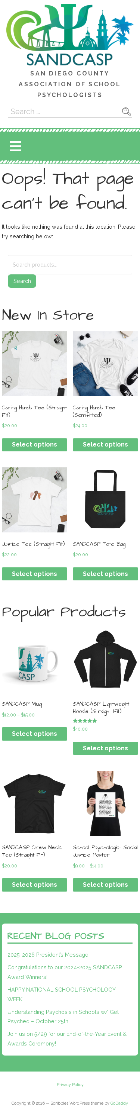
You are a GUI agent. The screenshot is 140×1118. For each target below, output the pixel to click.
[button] (15, 146)
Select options (34, 444)
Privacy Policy (70, 1085)
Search (22, 281)
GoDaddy (119, 1103)
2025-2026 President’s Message (47, 954)
